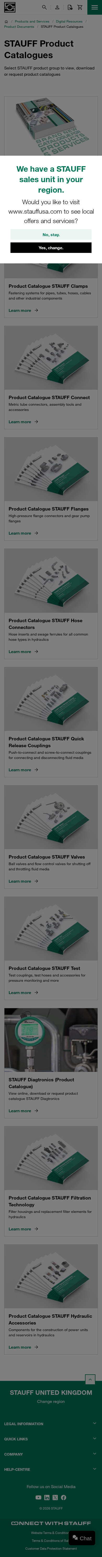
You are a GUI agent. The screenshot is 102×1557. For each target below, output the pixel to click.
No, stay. (51, 234)
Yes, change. (51, 247)
